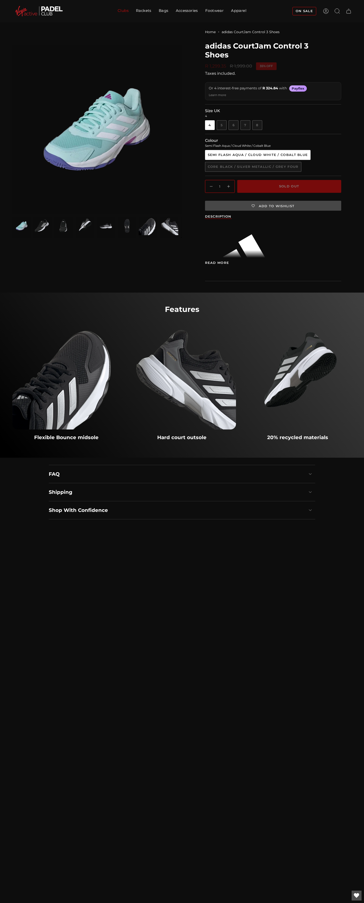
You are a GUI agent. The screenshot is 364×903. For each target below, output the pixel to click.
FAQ (54, 474)
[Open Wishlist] (357, 896)
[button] (143, 11)
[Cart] (348, 11)
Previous (12, 129)
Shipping (60, 492)
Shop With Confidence (78, 510)
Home (210, 32)
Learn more (217, 95)
